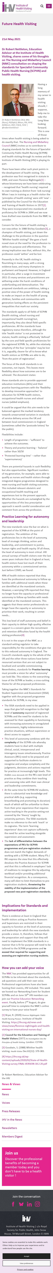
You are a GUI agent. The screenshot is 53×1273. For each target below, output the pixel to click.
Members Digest (12, 1136)
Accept (26, 1256)
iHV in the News (12, 1119)
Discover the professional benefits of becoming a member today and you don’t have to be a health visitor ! (23, 1167)
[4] (22, 635)
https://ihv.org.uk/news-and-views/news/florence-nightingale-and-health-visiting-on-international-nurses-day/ (26, 1026)
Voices (6, 1102)
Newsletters (9, 1128)
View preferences (26, 1263)
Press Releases (11, 1111)
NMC (9, 973)
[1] (42, 180)
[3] (46, 228)
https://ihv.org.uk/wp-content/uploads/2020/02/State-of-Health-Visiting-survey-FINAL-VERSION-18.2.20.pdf (25, 1060)
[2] (44, 205)
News (5, 1094)
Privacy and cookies (25, 1269)
